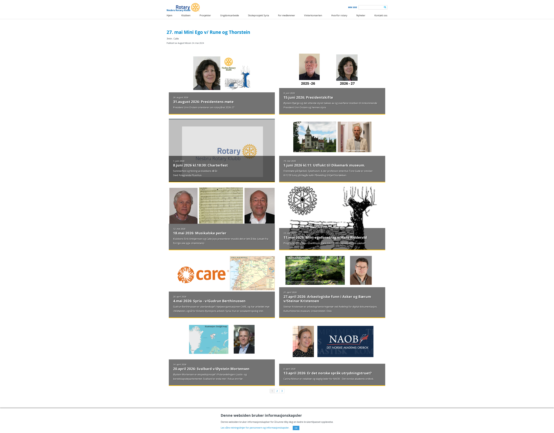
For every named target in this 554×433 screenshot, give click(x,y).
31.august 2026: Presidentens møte (203, 101)
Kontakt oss (380, 15)
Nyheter (360, 15)
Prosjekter (205, 15)
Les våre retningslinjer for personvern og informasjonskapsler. (255, 427)
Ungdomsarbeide (229, 15)
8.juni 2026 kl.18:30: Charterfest (200, 165)
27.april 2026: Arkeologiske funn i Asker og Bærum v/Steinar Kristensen (327, 298)
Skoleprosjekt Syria (258, 15)
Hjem (169, 15)
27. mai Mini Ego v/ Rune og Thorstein (208, 32)
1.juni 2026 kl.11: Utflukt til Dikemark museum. (324, 165)
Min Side (352, 7)
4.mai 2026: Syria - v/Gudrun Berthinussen (209, 300)
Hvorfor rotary (339, 15)
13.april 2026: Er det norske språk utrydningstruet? (327, 373)
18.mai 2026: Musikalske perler (199, 233)
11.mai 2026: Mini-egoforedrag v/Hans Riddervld (325, 237)
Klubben (185, 15)
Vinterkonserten (313, 15)
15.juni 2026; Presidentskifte (308, 97)
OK (296, 428)
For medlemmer (286, 15)
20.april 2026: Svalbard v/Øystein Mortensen (211, 368)
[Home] (183, 7)
